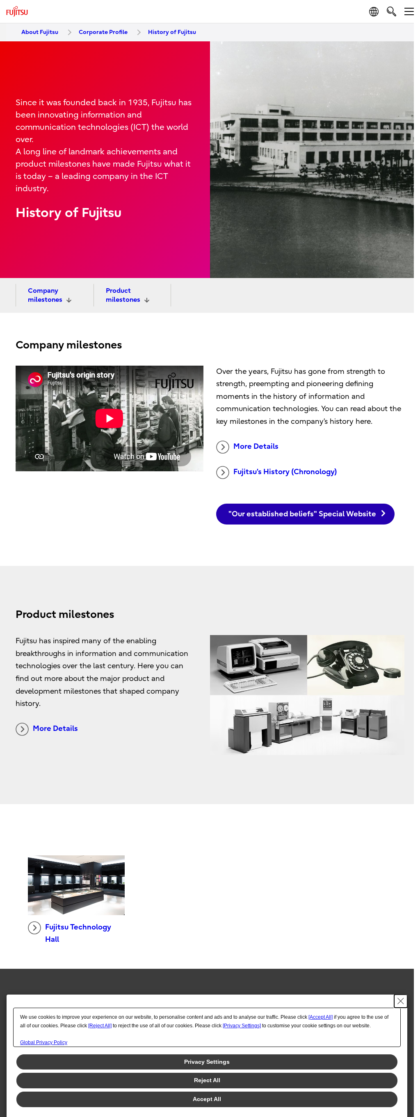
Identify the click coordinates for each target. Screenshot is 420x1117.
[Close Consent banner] (400, 1001)
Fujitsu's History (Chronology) (285, 472)
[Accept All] (320, 1017)
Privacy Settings (207, 1061)
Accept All (207, 1099)
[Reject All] (100, 1026)
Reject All (207, 1080)
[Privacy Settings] (242, 1026)
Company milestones (45, 295)
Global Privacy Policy (43, 1042)
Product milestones (123, 295)
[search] (391, 11)
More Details (255, 446)
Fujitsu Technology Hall (78, 933)
